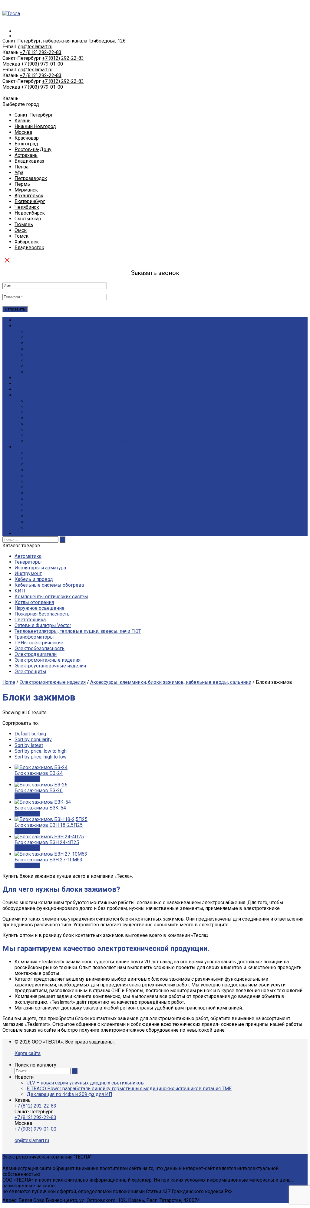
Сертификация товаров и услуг (62, 401)
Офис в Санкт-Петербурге (56, 331)
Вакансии (37, 343)
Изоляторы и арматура (40, 568)
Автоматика (28, 556)
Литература (39, 470)
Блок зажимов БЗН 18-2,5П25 (49, 825)
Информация (29, 447)
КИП (20, 591)
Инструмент (28, 573)
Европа (35, 510)
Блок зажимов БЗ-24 (39, 773)
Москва (23, 132)
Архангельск (29, 196)
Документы (40, 337)
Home (8, 682)
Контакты (26, 533)
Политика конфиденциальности (63, 372)
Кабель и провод (34, 579)
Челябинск (27, 207)
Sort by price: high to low (41, 757)
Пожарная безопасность (42, 614)
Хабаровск (27, 242)
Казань (23, 121)
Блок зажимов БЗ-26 (39, 790)
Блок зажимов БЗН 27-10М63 (48, 860)
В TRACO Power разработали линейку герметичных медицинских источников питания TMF (129, 1088)
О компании (28, 326)
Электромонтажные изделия (48, 660)
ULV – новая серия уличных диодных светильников (85, 1083)
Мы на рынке (42, 349)
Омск (21, 230)
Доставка (25, 383)
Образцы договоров (50, 476)
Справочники (42, 464)
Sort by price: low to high (41, 751)
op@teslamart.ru (35, 46)
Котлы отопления (34, 602)
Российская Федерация (53, 487)
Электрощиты (30, 671)
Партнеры (38, 360)
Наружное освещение (39, 608)
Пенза (21, 167)
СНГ (31, 504)
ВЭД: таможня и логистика (57, 499)
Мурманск (26, 190)
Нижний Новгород (35, 126)
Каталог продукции (36, 320)
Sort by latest (29, 745)
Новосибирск (30, 213)
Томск (21, 236)
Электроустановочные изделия (50, 666)
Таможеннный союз (49, 493)
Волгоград (26, 144)
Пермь (22, 184)
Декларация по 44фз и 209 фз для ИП (69, 1094)
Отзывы (36, 366)
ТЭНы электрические (39, 643)
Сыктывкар (28, 219)
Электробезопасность (39, 648)
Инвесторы (40, 522)
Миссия (35, 355)
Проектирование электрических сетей (70, 418)
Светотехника (30, 620)
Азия (32, 516)
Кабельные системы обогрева (49, 585)
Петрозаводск (31, 178)
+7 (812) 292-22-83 (40, 52)
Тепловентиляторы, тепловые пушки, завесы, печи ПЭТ (78, 631)
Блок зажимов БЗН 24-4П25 (47, 842)
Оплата (22, 389)
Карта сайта (28, 1053)
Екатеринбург (30, 201)
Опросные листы (46, 458)
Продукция (27, 378)
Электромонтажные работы (59, 435)
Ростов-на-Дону (33, 149)
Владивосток (29, 247)
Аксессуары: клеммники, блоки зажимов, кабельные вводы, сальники (170, 682)
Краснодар (27, 138)
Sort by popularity (33, 739)
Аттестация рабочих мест (55, 424)
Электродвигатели (36, 654)
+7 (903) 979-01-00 (42, 64)
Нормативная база (47, 481)
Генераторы (28, 562)
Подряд (23, 395)
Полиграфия (40, 430)
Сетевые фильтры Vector (43, 625)
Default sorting (30, 734)
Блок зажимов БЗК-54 (40, 808)
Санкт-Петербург (34, 115)
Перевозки (39, 412)
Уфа (19, 172)
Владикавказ (29, 161)
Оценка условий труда (52, 406)
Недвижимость (44, 528)
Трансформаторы (34, 637)
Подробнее (27, 779)
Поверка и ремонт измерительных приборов (78, 441)
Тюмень (24, 224)
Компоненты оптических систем (51, 596)
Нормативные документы (56, 453)
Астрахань (26, 155)
